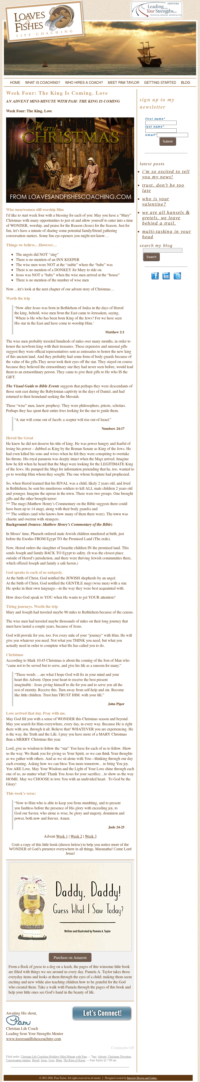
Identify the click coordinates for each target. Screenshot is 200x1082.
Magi (59, 1060)
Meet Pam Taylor (123, 82)
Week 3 (91, 836)
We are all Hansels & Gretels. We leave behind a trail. (166, 218)
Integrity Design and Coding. (142, 1078)
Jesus (44, 1060)
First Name (155, 119)
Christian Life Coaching (34, 1056)
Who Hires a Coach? (84, 82)
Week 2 (76, 836)
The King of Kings (74, 1060)
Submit (168, 141)
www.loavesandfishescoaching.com (33, 1038)
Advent (102, 1056)
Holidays (54, 1056)
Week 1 (62, 836)
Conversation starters (18, 1060)
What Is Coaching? (42, 82)
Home (15, 82)
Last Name (155, 126)
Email (151, 135)
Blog (185, 82)
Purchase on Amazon (70, 957)
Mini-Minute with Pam (73, 1056)
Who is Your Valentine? (155, 201)
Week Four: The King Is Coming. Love (57, 92)
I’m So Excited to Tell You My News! (166, 174)
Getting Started (160, 82)
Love (51, 1060)
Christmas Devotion (119, 1056)
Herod (35, 1060)
